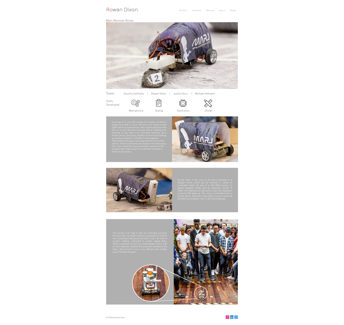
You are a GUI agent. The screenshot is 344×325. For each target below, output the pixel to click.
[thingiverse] (236, 317)
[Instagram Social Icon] (227, 317)
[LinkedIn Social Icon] (231, 317)
